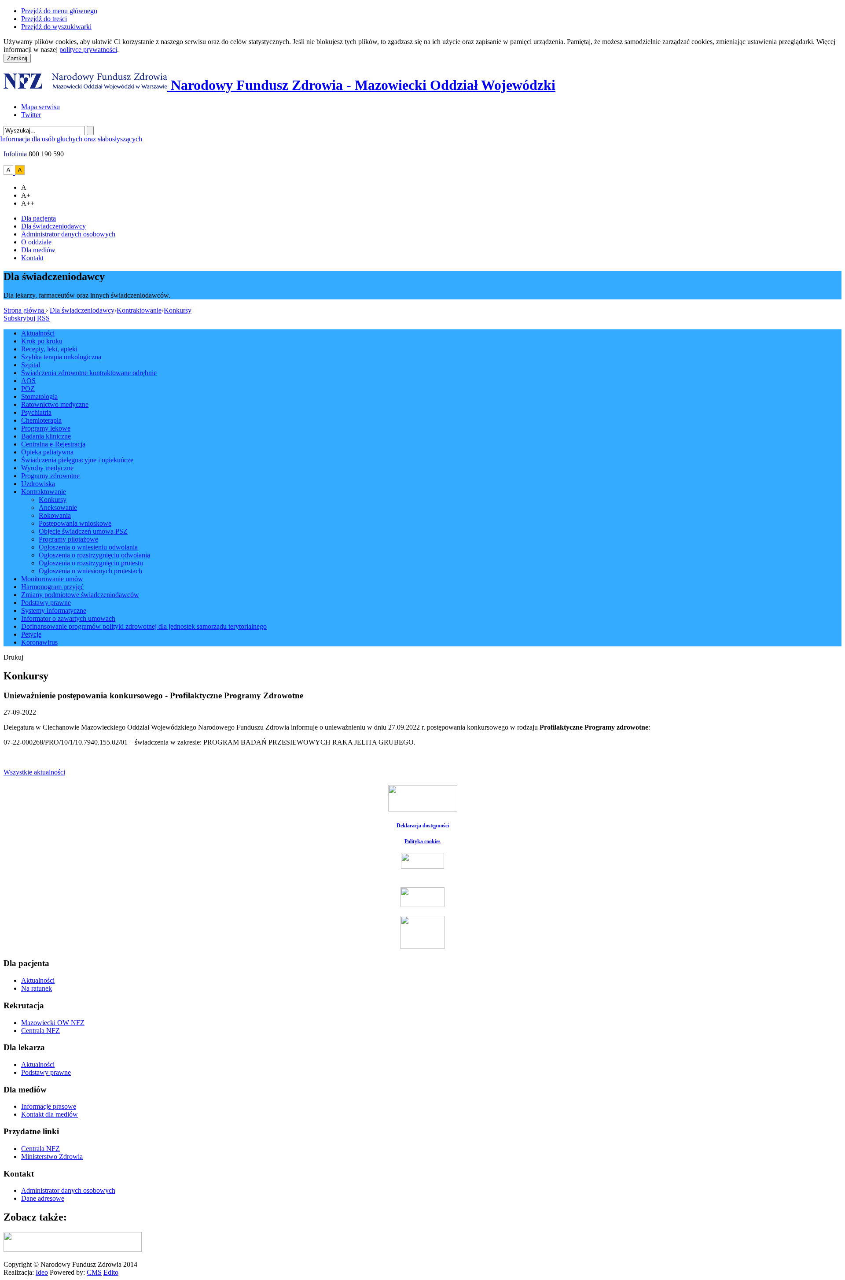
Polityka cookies (422, 841)
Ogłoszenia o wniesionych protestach (90, 571)
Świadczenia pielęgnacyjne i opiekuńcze (77, 460)
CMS (94, 1272)
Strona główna (25, 310)
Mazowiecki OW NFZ (52, 1022)
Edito (110, 1272)
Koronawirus (39, 642)
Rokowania (55, 515)
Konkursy (177, 310)
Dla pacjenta (38, 218)
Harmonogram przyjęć (52, 586)
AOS (28, 380)
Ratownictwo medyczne (54, 404)
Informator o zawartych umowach (68, 618)
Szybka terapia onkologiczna (61, 357)
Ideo (42, 1272)
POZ (28, 388)
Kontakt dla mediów (49, 1114)
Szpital (30, 365)
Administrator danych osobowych (68, 234)
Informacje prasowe (48, 1106)
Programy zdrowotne (50, 476)
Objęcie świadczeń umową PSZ (83, 531)
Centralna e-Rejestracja (53, 444)
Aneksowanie (58, 507)
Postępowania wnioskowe (75, 523)
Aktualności (38, 333)
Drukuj (13, 657)
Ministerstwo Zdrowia (52, 1156)
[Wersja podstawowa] (9, 172)
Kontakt (32, 258)
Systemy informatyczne (53, 610)
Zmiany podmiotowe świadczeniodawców (80, 594)
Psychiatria (36, 412)
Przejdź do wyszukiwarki (56, 26)
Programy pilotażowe (68, 539)
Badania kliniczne (46, 436)
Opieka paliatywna (47, 452)
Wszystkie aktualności (34, 772)
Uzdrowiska (38, 483)
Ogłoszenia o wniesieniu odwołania (88, 547)
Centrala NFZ (40, 1030)
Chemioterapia (41, 420)
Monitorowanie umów (52, 579)
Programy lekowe (45, 428)
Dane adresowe (42, 1198)
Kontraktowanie (139, 310)
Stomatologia (39, 396)
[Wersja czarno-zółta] (20, 172)
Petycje (31, 634)
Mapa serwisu (40, 107)
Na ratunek (36, 988)
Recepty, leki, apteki (49, 349)
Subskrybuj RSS (27, 318)
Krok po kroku (41, 341)
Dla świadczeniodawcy (53, 226)
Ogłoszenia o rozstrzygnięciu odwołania (94, 555)
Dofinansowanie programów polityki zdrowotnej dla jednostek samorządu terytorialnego (144, 626)
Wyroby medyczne (47, 468)
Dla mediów (38, 250)
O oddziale (36, 242)
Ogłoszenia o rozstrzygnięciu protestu (91, 563)
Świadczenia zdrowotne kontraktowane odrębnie (89, 372)
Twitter (31, 114)
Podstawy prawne (46, 602)
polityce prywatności (88, 49)
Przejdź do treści (44, 18)
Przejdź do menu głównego (59, 11)
